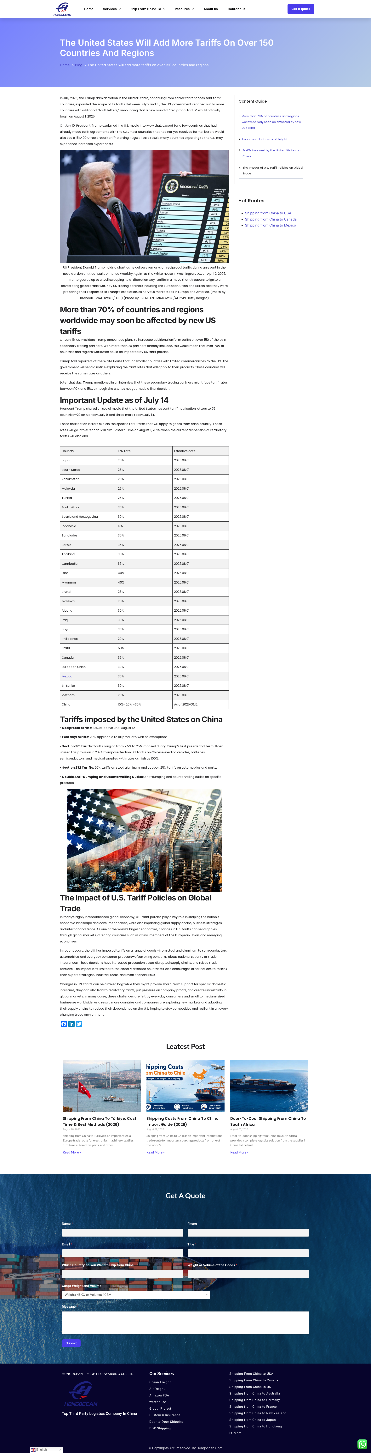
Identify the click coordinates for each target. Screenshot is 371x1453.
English (41, 1449)
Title (192, 1244)
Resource (182, 9)
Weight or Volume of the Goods (212, 1265)
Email (67, 1244)
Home (89, 9)
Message (70, 1306)
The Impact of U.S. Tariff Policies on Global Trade (273, 170)
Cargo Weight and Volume (81, 1286)
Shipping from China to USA (268, 213)
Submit (71, 1343)
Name (67, 1224)
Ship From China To (145, 9)
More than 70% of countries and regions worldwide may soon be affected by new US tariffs (271, 122)
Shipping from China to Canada (271, 219)
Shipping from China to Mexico (270, 225)
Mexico (67, 676)
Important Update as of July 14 (264, 139)
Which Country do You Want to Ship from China (99, 1265)
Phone (192, 1224)
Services (110, 9)
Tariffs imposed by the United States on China (271, 153)
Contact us (236, 9)
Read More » (72, 1152)
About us (211, 9)
